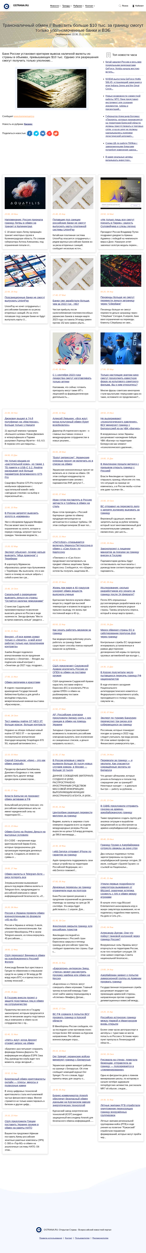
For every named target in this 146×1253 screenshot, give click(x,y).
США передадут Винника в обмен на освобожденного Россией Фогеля (25, 958)
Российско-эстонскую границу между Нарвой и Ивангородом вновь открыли (119, 1020)
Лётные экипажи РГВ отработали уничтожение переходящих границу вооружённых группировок (120, 1110)
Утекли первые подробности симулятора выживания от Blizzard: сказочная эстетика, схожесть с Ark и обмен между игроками (119, 890)
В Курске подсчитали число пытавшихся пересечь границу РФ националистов (121, 675)
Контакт (89, 6)
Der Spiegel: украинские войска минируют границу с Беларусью (72, 1058)
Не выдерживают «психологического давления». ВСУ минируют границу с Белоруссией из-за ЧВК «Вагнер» (120, 423)
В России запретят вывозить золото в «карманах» (21, 515)
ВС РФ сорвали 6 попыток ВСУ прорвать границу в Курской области (71, 1017)
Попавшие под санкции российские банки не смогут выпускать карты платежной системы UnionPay (69, 224)
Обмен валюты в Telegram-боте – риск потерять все (25, 876)
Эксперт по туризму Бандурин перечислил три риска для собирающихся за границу (118, 721)
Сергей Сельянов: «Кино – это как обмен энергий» (25, 762)
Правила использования (50, 1238)
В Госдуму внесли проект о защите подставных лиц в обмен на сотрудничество (24, 1001)
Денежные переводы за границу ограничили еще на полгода (72, 889)
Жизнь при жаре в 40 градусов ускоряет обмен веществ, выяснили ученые (71, 591)
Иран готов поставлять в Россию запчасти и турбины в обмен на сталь (72, 503)
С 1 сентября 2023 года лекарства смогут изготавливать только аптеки (72, 378)
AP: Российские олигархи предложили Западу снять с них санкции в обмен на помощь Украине (72, 719)
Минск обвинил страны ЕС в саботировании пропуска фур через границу (118, 633)
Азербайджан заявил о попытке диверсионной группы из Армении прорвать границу (121, 978)
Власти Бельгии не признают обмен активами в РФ (22, 798)
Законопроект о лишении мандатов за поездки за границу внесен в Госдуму (120, 552)
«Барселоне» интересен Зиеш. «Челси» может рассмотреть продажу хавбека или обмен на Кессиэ (71, 973)
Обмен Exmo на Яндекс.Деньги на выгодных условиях (25, 833)
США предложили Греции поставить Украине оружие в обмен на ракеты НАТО (22, 1124)
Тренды (66, 6)
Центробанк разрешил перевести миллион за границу (72, 814)
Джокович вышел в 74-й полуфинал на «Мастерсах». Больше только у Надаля (22, 421)
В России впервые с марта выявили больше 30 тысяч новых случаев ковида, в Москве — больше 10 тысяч (72, 765)
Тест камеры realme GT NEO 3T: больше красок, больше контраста (25, 723)
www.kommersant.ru (24, 116)
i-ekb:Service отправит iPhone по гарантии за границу (72, 853)
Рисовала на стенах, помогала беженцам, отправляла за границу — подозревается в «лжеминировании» (119, 1064)
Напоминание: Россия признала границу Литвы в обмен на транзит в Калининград (24, 223)
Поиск (124, 6)
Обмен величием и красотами (22, 682)
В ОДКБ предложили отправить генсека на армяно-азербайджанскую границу (119, 809)
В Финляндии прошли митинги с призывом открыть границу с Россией (120, 467)
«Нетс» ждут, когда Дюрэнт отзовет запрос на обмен (21, 1041)
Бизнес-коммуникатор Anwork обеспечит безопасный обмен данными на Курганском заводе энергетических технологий (71, 1100)
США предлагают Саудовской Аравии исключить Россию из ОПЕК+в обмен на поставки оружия (71, 670)
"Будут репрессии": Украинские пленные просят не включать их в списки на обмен (73, 460)
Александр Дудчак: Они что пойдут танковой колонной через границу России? (120, 936)
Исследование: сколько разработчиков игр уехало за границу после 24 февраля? (118, 591)
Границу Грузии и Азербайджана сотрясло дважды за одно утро (120, 846)
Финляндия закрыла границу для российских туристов (72, 928)
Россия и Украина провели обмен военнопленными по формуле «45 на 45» (24, 916)
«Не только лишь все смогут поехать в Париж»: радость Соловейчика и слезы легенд (118, 223)
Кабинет (139, 6)
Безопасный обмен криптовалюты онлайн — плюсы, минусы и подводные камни (25, 1082)
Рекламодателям (100, 1238)
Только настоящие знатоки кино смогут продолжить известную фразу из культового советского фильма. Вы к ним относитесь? (120, 379)
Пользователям (82, 1238)
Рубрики (77, 6)
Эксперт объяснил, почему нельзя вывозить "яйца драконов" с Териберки (25, 555)
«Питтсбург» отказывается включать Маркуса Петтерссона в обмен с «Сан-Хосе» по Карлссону (73, 547)
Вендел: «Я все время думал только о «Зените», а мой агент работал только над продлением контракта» (24, 641)
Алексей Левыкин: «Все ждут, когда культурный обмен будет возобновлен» (71, 421)
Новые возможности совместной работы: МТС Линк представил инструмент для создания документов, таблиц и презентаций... (123, 102)
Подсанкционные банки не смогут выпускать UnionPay (25, 299)
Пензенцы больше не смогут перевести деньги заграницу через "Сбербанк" (117, 300)
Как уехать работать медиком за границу (72, 632)
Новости (54, 6)
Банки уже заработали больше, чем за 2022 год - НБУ (71, 302)
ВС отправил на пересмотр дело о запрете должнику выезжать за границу (120, 509)
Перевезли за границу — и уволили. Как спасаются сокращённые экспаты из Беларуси (116, 765)
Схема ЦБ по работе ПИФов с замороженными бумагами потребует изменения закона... (122, 146)
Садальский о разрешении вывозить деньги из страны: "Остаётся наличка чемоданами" (24, 597)
